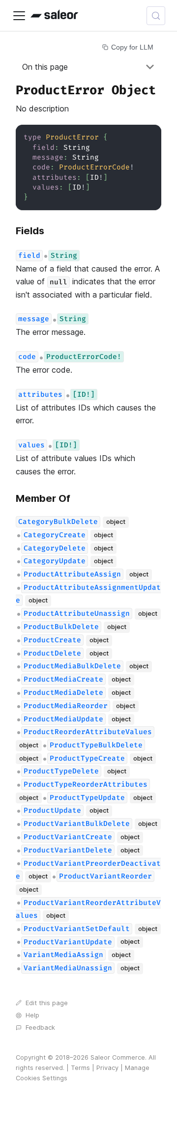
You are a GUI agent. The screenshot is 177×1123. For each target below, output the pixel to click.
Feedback (40, 1027)
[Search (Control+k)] (156, 15)
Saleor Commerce (117, 1057)
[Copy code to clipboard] (149, 137)
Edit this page (47, 1003)
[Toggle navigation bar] (19, 15)
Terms (80, 1067)
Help (32, 1015)
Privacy (107, 1067)
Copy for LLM (132, 47)
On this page (45, 67)
